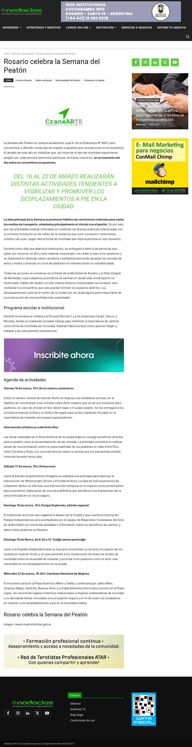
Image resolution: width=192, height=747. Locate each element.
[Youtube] (175, 62)
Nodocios (141, 124)
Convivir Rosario (24, 80)
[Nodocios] (21, 11)
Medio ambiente (44, 80)
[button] (187, 36)
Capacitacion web (148, 100)
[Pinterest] (47, 96)
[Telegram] (64, 96)
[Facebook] (30, 96)
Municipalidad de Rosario (68, 80)
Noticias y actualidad (23, 53)
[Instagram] (145, 62)
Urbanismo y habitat (94, 80)
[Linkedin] (55, 96)
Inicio (7, 53)
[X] (38, 96)
